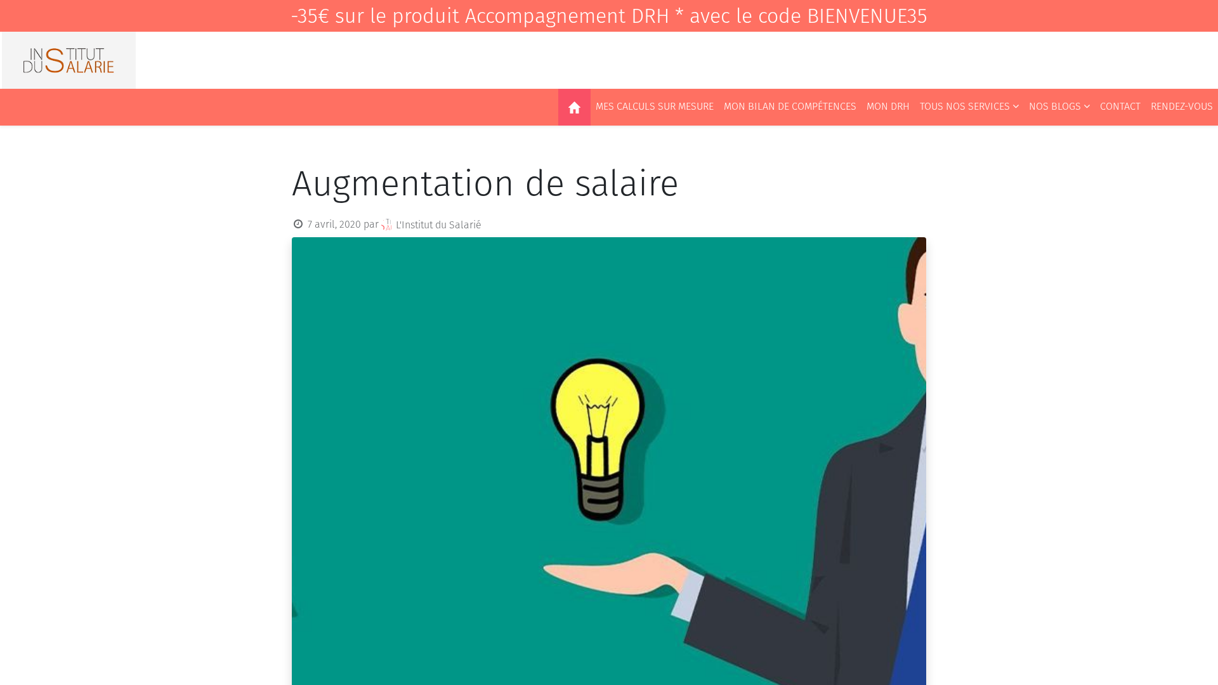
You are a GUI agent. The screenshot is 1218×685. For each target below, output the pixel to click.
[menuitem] (574, 107)
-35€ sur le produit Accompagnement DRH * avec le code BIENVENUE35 (609, 16)
